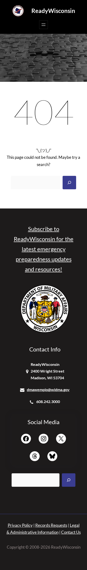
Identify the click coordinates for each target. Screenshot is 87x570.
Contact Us (71, 532)
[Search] (69, 182)
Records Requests (51, 525)
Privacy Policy (20, 525)
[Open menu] (43, 24)
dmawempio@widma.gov (48, 389)
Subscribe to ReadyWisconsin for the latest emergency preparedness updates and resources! (43, 249)
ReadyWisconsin (53, 10)
